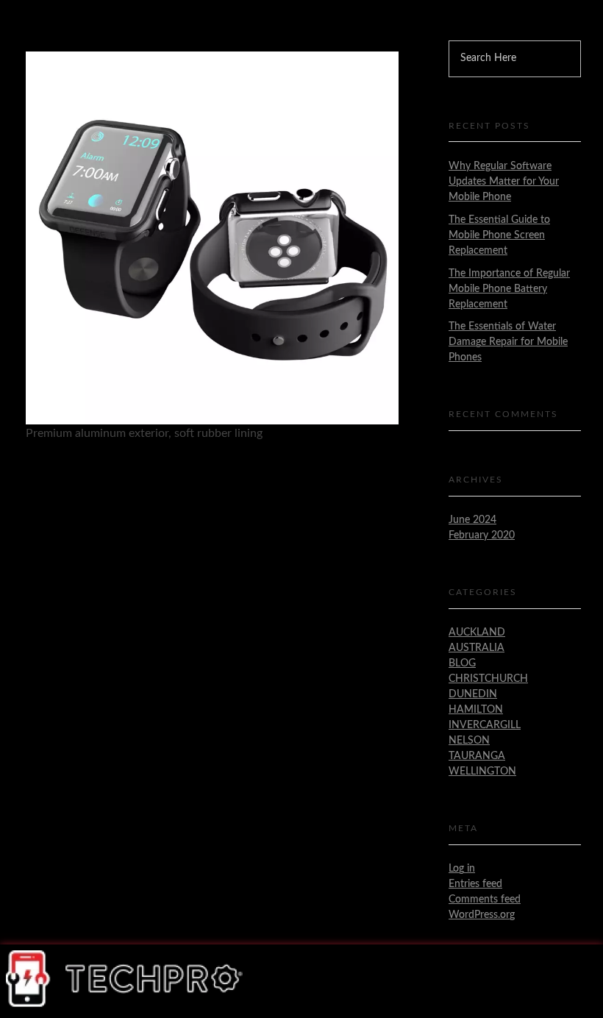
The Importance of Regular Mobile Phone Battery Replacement (509, 289)
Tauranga (477, 756)
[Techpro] (125, 978)
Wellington (482, 771)
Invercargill (485, 725)
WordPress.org (482, 915)
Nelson (469, 741)
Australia (476, 648)
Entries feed (475, 884)
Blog (462, 663)
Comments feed (485, 899)
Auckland (477, 632)
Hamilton (476, 710)
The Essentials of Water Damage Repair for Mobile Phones (508, 342)
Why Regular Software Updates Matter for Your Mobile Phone (504, 181)
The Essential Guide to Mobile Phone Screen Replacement (499, 235)
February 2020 (482, 535)
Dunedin (473, 694)
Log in (462, 869)
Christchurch (488, 679)
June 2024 (472, 520)
